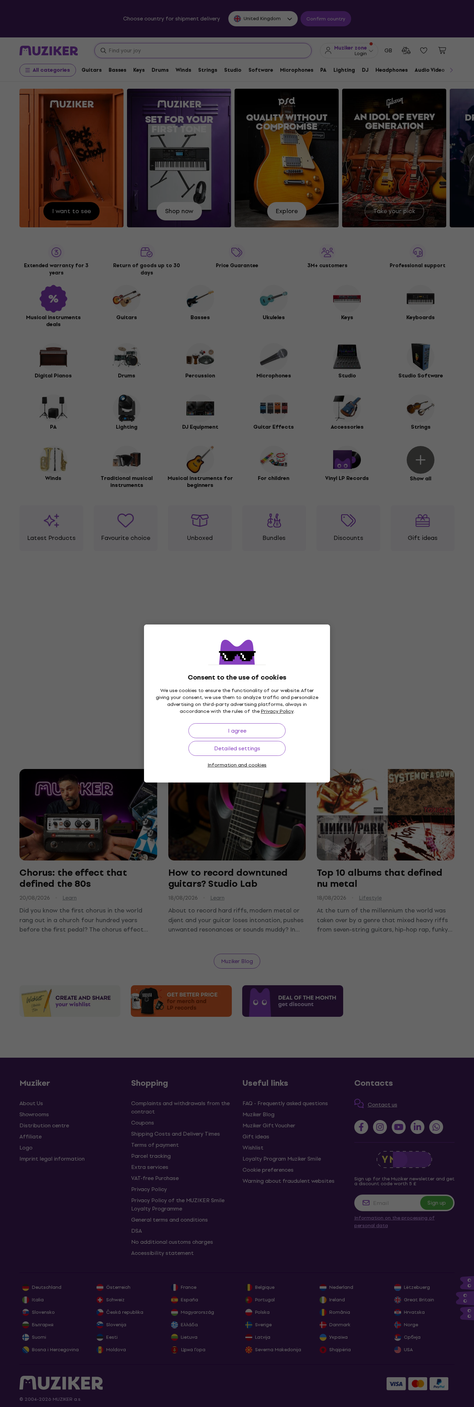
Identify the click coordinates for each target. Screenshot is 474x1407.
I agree (237, 730)
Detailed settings (237, 748)
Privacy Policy (277, 711)
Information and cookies (237, 765)
